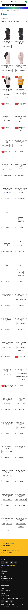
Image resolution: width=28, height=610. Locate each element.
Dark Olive (22, 396)
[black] (19, 166)
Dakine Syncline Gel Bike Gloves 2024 (20, 162)
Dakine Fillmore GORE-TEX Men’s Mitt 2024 (20, 290)
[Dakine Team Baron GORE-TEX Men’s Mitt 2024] (7, 407)
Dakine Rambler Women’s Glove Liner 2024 (20, 515)
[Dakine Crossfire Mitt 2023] (20, 201)
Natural (8, 118)
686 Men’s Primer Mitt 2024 (20, 362)
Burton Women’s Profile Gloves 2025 (7, 162)
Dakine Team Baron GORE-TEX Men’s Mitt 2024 (7, 415)
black (4, 46)
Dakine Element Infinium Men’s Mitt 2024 (6, 290)
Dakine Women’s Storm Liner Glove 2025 (20, 65)
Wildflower (9, 46)
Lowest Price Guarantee (6, 574)
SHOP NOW (20, 8)
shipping (12, 539)
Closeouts (7, 10)
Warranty (3, 571)
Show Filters (5, 18)
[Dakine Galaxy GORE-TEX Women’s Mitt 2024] (20, 481)
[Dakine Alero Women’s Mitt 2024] (7, 431)
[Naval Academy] (7, 190)
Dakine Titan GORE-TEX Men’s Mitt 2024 (20, 415)
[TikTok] (15, 558)
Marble (7, 142)
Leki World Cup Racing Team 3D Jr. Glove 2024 (7, 392)
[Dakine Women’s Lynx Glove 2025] (7, 34)
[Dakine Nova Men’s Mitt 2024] (20, 329)
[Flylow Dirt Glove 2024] (7, 229)
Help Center (3, 566)
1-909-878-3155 (14, 602)
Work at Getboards (5, 586)
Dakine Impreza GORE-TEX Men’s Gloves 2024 (7, 313)
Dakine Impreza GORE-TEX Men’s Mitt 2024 (20, 313)
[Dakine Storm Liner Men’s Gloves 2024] (20, 384)
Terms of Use (18, 601)
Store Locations (4, 583)
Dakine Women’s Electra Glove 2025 (7, 88)
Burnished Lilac (9, 69)
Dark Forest (20, 267)
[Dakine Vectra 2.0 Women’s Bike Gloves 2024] (20, 178)
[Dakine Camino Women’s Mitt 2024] (7, 457)
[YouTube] (6, 558)
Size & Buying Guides (5, 576)
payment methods (11, 550)
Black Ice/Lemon (7, 396)
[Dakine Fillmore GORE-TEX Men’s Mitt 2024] (20, 282)
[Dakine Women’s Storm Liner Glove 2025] (20, 57)
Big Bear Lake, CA (5, 591)
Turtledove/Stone (7, 445)
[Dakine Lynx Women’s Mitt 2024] (7, 507)
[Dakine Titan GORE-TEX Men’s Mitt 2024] (20, 407)
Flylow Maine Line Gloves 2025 (6, 138)
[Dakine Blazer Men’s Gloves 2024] (20, 229)
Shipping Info (4, 567)
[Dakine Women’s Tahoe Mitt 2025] (7, 57)
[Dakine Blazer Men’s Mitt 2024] (7, 252)
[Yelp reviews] (2, 597)
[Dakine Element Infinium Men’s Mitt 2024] (7, 282)
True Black (20, 142)
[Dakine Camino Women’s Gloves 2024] (20, 431)
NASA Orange (21, 372)
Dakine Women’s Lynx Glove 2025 (7, 42)
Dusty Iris (22, 92)
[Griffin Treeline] (21, 190)
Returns (2, 569)
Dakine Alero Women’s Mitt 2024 (7, 439)
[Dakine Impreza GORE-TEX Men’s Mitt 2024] (20, 305)
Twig (9, 240)
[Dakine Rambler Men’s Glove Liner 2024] (7, 355)
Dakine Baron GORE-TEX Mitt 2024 (20, 41)
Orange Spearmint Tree (21, 366)
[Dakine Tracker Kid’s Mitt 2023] (7, 201)
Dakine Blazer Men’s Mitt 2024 (6, 260)
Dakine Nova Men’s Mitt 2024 (20, 337)
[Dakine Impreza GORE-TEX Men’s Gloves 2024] (7, 305)
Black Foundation (20, 212)
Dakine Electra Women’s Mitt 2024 (20, 465)
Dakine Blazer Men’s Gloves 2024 (20, 237)
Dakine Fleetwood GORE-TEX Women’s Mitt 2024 (6, 488)
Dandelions (8, 492)
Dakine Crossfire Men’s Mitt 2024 (20, 260)
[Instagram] (2, 558)
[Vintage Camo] (21, 166)
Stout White (4, 166)
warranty (11, 546)
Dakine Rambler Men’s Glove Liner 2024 (7, 363)
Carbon (21, 241)
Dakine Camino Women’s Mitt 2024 (7, 465)
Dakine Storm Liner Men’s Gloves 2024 (20, 392)
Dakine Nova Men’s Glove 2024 (6, 337)
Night (20, 95)
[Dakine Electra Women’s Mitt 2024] (20, 457)
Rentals (2, 584)
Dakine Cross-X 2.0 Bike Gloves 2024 (7, 185)
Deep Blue (20, 214)
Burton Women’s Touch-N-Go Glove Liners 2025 (20, 138)
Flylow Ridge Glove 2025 (7, 114)
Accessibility (7, 602)
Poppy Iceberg (9, 469)
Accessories (12, 10)
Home (2, 10)
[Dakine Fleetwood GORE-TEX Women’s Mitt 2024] (7, 481)
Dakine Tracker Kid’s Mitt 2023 (6, 208)
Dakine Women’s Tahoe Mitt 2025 (7, 65)
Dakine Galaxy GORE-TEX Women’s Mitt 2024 (20, 488)
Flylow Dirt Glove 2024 (7, 236)
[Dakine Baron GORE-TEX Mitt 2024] (20, 34)
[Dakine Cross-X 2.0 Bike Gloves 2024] (7, 178)
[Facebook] (11, 558)
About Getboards (5, 581)
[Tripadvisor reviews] (11, 597)
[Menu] (3, 2)
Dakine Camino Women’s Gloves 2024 (20, 439)
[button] (25, 2)
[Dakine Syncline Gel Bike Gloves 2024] (20, 154)
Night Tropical (20, 217)
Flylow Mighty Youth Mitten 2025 (20, 115)
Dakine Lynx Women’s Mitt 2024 (7, 515)
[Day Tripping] (19, 190)
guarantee (14, 543)
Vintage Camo (20, 270)
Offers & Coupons (5, 573)
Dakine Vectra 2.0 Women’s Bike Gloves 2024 (20, 185)
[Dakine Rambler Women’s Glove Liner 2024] (20, 507)
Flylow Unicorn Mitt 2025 (20, 88)
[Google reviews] (6, 597)
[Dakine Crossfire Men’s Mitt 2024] (20, 252)
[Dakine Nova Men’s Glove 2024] (7, 329)
